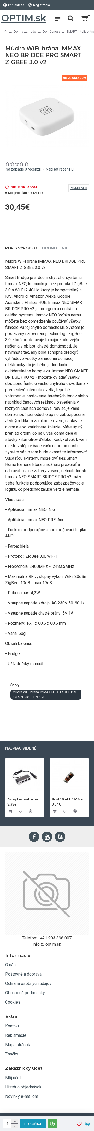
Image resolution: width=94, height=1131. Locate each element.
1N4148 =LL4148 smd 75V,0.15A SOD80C (69, 799)
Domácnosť (51, 31)
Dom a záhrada (25, 31)
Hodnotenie (55, 248)
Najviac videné (21, 748)
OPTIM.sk (23, 18)
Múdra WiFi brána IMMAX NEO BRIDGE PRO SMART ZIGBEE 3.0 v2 (45, 694)
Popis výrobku (21, 248)
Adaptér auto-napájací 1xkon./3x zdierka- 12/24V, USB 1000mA (24, 799)
